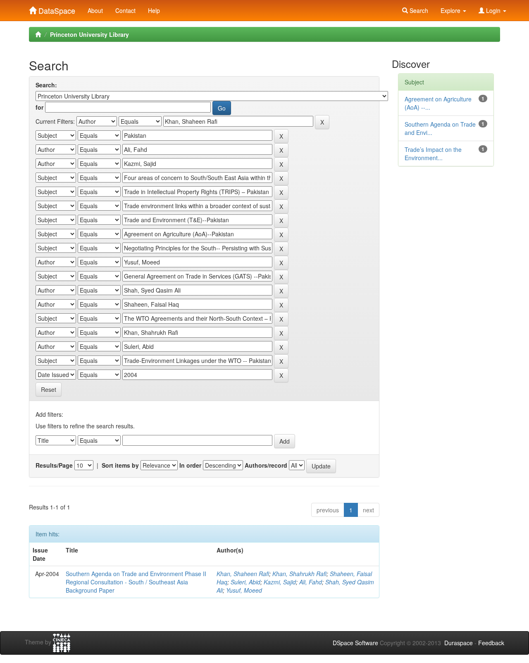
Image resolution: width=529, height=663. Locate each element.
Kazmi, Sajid (280, 582)
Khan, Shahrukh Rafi (299, 573)
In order (190, 465)
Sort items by (120, 465)
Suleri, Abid (245, 582)
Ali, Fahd (310, 582)
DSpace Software (355, 643)
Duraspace (458, 643)
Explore (451, 10)
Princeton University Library (89, 34)
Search (418, 10)
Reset (48, 389)
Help (154, 10)
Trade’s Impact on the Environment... (433, 153)
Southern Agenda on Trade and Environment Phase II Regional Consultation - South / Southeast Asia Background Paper (136, 581)
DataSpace (55, 8)
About (95, 10)
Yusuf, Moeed (244, 590)
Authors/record (266, 465)
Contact (125, 10)
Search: (46, 85)
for (39, 107)
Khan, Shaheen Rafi (243, 573)
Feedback (491, 643)
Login (493, 10)
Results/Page (54, 465)
